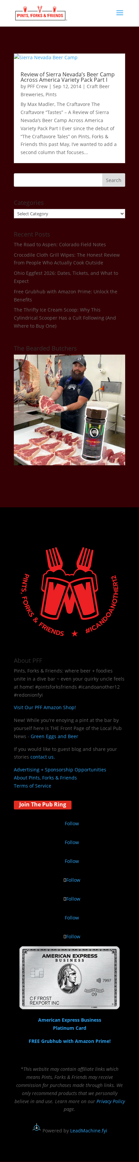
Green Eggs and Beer (54, 736)
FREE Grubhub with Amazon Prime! (70, 1041)
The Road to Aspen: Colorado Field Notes (60, 244)
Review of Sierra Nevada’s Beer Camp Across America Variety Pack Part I (68, 77)
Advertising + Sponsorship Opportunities (60, 769)
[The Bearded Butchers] (69, 463)
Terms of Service (32, 786)
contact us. (42, 757)
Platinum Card (69, 1028)
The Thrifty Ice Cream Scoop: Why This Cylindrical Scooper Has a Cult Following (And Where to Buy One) (65, 317)
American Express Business (69, 1020)
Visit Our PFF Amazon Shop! (45, 707)
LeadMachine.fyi (88, 1130)
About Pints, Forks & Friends (45, 777)
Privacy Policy (110, 1101)
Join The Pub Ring (42, 804)
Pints (51, 94)
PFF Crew (37, 86)
